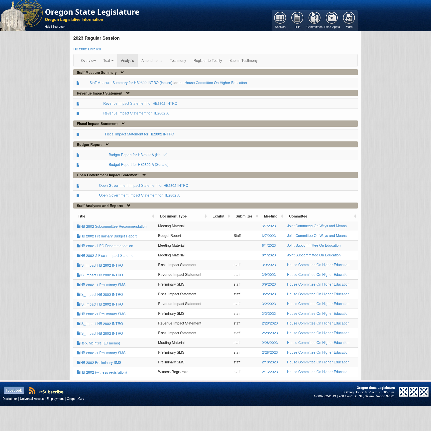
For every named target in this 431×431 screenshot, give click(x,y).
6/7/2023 (269, 225)
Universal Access (32, 398)
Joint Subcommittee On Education (314, 245)
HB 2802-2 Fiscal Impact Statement (108, 255)
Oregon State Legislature (92, 11)
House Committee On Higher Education (216, 82)
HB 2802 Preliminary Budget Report (108, 235)
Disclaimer (9, 398)
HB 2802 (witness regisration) (103, 372)
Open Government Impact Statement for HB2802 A (139, 195)
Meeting (271, 216)
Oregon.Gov (75, 398)
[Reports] (349, 20)
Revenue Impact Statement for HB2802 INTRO (140, 103)
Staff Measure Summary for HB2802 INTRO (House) (131, 82)
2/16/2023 (270, 361)
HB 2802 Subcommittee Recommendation (113, 226)
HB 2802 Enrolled (87, 48)
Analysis (127, 60)
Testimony (178, 60)
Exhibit (218, 216)
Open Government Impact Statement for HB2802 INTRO (143, 185)
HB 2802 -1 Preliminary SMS (102, 284)
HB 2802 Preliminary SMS (100, 362)
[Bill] (297, 20)
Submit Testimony (243, 60)
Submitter (244, 216)
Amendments (151, 60)
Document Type (173, 216)
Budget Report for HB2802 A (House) (138, 154)
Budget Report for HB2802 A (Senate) (139, 164)
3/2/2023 (269, 293)
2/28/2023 (270, 323)
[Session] (280, 20)
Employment (55, 398)
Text (107, 60)
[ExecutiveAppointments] (331, 20)
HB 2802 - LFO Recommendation (106, 245)
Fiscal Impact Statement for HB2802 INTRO (139, 133)
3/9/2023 (269, 264)
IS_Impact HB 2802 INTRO (101, 265)
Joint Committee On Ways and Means (317, 225)
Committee (298, 216)
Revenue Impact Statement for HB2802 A (136, 112)
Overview (88, 60)
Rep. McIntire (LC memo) (100, 342)
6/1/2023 (269, 245)
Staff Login (59, 26)
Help (47, 26)
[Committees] (314, 20)
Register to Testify (208, 60)
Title (81, 216)
